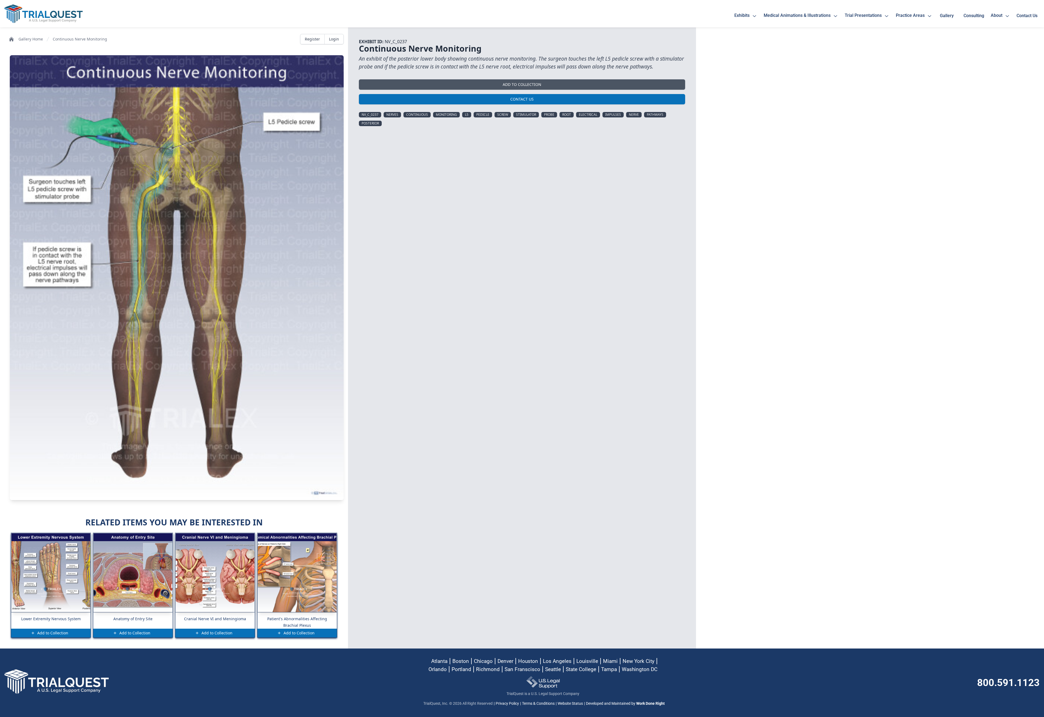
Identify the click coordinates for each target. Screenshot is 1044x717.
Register (312, 39)
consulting (974, 15)
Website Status (570, 703)
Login (334, 39)
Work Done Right (650, 703)
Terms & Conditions (538, 703)
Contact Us (522, 99)
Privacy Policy (507, 703)
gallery (948, 15)
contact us (1027, 15)
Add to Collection (522, 84)
